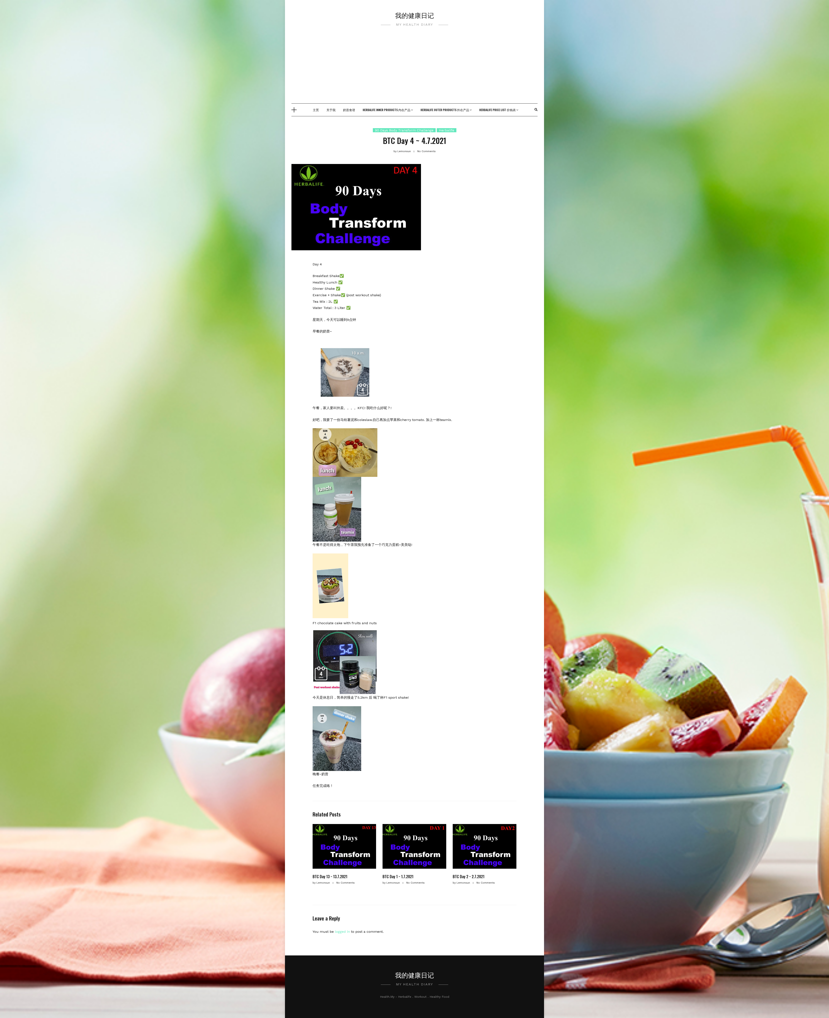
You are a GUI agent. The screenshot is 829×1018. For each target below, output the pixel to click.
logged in (342, 932)
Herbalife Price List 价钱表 (497, 109)
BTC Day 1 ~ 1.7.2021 (398, 876)
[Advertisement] (414, 71)
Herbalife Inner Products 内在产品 (386, 109)
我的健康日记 (414, 15)
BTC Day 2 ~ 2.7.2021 (468, 876)
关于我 (330, 109)
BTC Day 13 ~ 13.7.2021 (330, 876)
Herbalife (446, 130)
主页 (316, 109)
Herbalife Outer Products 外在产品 (445, 109)
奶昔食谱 (349, 109)
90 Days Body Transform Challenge (404, 130)
